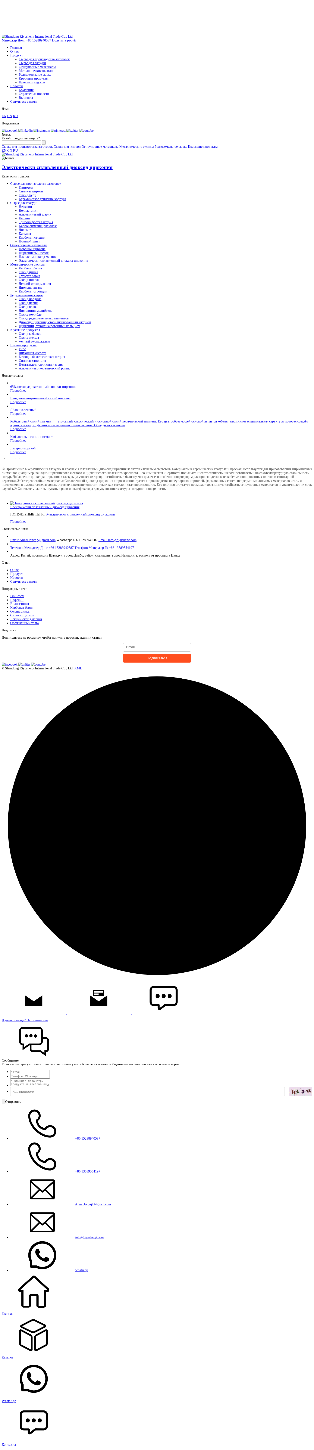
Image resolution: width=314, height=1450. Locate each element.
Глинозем (26, 187)
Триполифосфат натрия (36, 222)
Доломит (25, 230)
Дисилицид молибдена (35, 310)
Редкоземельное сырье (35, 74)
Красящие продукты (33, 78)
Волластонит (28, 210)
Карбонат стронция (33, 291)
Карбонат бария (30, 268)
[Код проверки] (300, 1091)
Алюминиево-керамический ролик (44, 368)
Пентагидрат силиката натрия (41, 364)
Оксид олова (28, 307)
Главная (16, 47)
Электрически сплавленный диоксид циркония (53, 260)
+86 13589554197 (87, 1171)
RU (15, 116)
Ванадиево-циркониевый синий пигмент (40, 398)
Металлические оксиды (36, 70)
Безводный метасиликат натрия (42, 357)
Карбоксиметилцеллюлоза (38, 226)
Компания (26, 90)
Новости (16, 86)
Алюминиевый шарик (35, 214)
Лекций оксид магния (35, 283)
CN (9, 116)
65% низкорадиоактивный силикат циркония (43, 386)
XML (78, 668)
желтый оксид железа (34, 341)
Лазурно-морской (23, 448)
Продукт (16, 55)
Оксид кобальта (30, 333)
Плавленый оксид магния (37, 256)
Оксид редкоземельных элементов (44, 318)
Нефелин (25, 206)
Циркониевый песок (34, 253)
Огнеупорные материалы (37, 67)
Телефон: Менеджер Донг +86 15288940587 (42, 547)
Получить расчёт (64, 40)
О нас (14, 51)
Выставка (26, 97)
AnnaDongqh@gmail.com (93, 1204)
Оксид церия (28, 303)
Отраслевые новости (34, 94)
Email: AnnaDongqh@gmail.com (33, 540)
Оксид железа (29, 337)
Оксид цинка (28, 272)
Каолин (24, 218)
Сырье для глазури (32, 63)
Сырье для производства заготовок (44, 59)
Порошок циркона (32, 249)
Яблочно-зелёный (23, 410)
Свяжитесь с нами (23, 101)
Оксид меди (27, 195)
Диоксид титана (30, 287)
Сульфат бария (29, 276)
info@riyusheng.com (89, 1237)
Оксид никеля (29, 280)
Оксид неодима (30, 299)
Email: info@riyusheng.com (117, 540)
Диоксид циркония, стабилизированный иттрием (55, 322)
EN (4, 116)
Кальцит (25, 233)
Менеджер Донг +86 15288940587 (26, 40)
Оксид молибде (30, 314)
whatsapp (81, 1270)
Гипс (22, 349)
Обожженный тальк (24, 623)
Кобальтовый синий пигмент (31, 437)
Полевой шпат (29, 241)
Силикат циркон (31, 191)
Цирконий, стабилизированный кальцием (49, 326)
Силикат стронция (32, 360)
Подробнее (18, 390)
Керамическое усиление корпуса (42, 199)
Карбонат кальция (32, 237)
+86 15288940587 (87, 1138)
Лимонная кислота (32, 353)
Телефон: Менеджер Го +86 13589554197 (104, 547)
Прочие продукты (32, 82)
